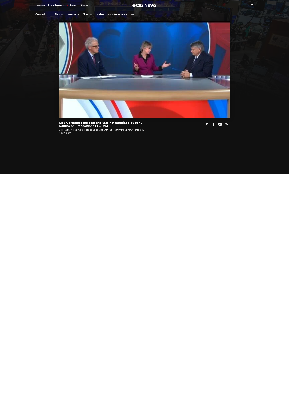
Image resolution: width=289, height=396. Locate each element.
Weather (73, 14)
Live (71, 5)
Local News (55, 5)
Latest (39, 5)
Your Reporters (117, 14)
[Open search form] (252, 5)
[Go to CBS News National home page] (144, 5)
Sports (87, 14)
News (58, 14)
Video (100, 14)
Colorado (40, 14)
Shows (84, 5)
